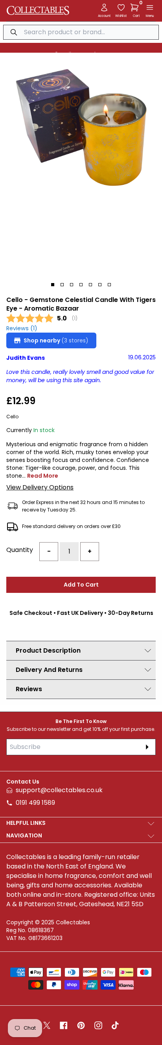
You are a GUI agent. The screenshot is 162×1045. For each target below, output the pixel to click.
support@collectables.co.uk (59, 790)
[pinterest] (81, 1025)
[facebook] (64, 1025)
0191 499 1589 (35, 802)
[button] (136, 7)
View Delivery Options (40, 487)
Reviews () (21, 328)
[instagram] (98, 1025)
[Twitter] (46, 1025)
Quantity (19, 549)
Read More (42, 476)
